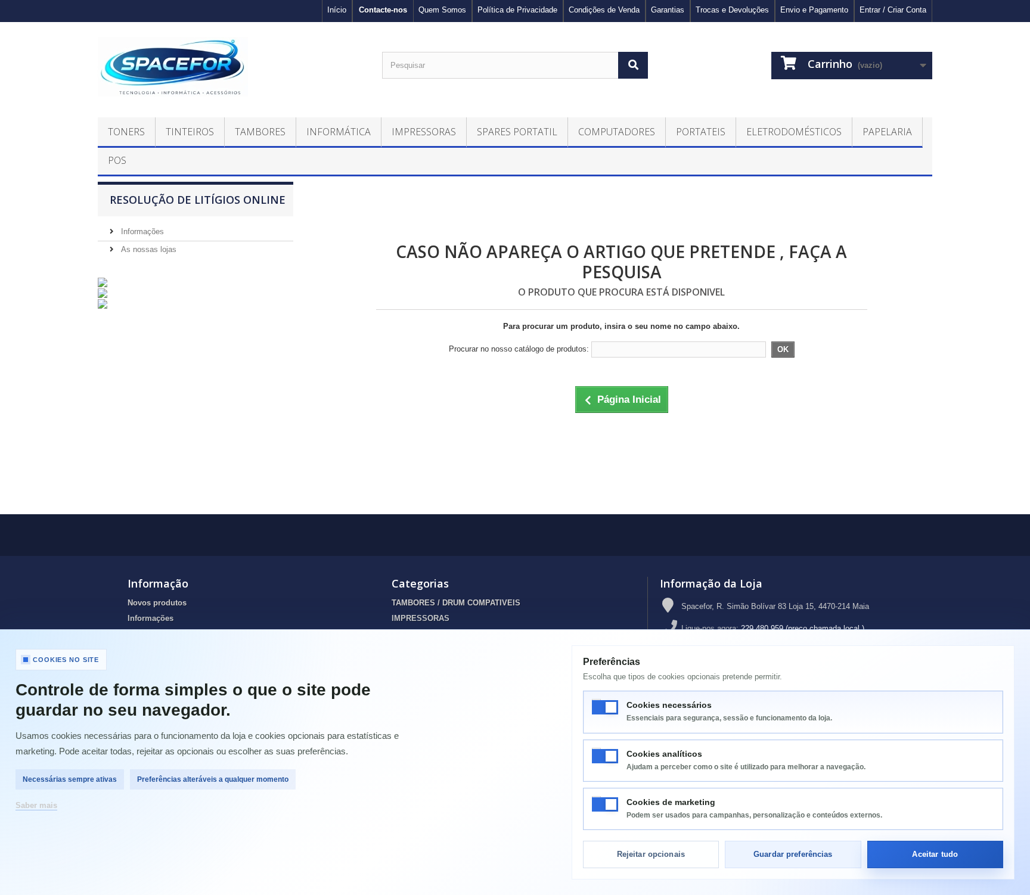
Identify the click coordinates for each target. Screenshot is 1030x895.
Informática (338, 131)
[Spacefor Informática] (231, 67)
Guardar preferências (793, 854)
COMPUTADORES (616, 131)
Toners (126, 131)
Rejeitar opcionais (651, 854)
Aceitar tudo (935, 854)
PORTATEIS (700, 131)
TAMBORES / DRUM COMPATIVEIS (456, 602)
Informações (141, 231)
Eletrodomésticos (794, 131)
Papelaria (887, 131)
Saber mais (36, 805)
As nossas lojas (147, 249)
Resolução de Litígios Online (198, 199)
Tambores (260, 131)
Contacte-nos (383, 9)
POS (117, 160)
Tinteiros (190, 131)
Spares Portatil (517, 131)
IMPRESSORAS (420, 618)
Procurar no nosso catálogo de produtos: (519, 348)
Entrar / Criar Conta (893, 10)
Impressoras (424, 131)
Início (336, 10)
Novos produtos (157, 602)
